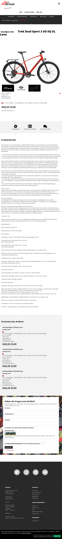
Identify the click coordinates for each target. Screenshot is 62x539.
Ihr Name (7, 408)
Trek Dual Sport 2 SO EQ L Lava (12, 327)
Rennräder (15, 20)
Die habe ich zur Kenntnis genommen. (22, 443)
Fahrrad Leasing (29, 12)
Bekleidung (43, 16)
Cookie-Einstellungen (39, 536)
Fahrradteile (34, 16)
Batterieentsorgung (37, 511)
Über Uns (39, 12)
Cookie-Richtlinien (26, 533)
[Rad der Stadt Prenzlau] (8, 5)
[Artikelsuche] (59, 3)
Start (20, 12)
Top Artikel (35, 521)
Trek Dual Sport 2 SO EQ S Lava (12, 349)
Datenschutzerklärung (13, 443)
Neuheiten (35, 498)
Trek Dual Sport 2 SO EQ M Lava (12, 371)
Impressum (35, 513)
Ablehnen (49, 536)
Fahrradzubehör (22, 16)
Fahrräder (11, 16)
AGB (33, 509)
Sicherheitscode (9, 430)
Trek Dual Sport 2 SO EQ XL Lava (28, 33)
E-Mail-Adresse (9, 414)
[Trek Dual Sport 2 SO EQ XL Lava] (31, 62)
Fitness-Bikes (22, 20)
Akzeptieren (57, 536)
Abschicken (9, 447)
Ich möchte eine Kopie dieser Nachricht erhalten (19, 427)
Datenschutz (35, 507)
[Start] (2, 20)
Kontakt (34, 505)
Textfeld (7, 420)
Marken (51, 16)
